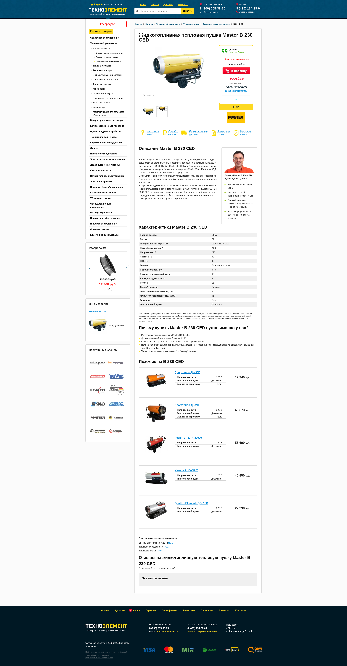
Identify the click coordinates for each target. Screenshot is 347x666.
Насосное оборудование (103, 154)
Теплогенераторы (102, 66)
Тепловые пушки (101, 48)
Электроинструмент (101, 181)
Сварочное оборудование (104, 38)
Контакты (183, 4)
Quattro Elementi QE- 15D (191, 503)
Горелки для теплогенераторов (108, 98)
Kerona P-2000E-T (186, 470)
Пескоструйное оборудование (106, 187)
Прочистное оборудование (105, 218)
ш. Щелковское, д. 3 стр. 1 (239, 631)
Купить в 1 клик (236, 78)
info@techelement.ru (209, 12)
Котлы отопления (101, 103)
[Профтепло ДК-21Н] (156, 422)
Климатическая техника (103, 193)
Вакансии (224, 610)
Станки (94, 148)
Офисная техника (99, 229)
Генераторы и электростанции (106, 120)
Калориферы (99, 107)
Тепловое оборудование (103, 43)
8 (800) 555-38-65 (212, 8)
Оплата (155, 4)
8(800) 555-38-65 (236, 87)
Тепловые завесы (102, 84)
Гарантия (151, 610)
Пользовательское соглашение (99, 658)
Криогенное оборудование (105, 235)
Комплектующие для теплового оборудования (108, 113)
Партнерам (207, 610)
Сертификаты (169, 610)
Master (171, 543)
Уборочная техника (100, 198)
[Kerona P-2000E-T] (156, 485)
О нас (143, 4)
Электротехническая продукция (107, 159)
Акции (136, 610)
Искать (187, 11)
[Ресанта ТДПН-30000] (156, 452)
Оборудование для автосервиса (100, 205)
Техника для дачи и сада (103, 137)
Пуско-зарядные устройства (105, 131)
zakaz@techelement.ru (236, 91)
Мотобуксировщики (101, 212)
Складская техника (100, 170)
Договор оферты (101, 655)
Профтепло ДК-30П (187, 372)
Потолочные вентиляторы (106, 79)
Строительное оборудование (106, 142)
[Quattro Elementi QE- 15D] (156, 518)
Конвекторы (99, 89)
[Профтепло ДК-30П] (156, 390)
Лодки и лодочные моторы (105, 165)
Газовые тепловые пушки (107, 57)
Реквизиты (189, 610)
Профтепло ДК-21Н (187, 405)
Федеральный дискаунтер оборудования (106, 630)
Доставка (168, 4)
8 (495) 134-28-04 (249, 8)
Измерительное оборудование (107, 176)
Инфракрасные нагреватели (107, 75)
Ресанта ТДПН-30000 (188, 437)
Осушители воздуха (103, 93)
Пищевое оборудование (103, 224)
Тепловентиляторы (102, 70)
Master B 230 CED (98, 312)
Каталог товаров (101, 31)
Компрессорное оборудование (107, 126)
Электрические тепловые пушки (110, 53)
